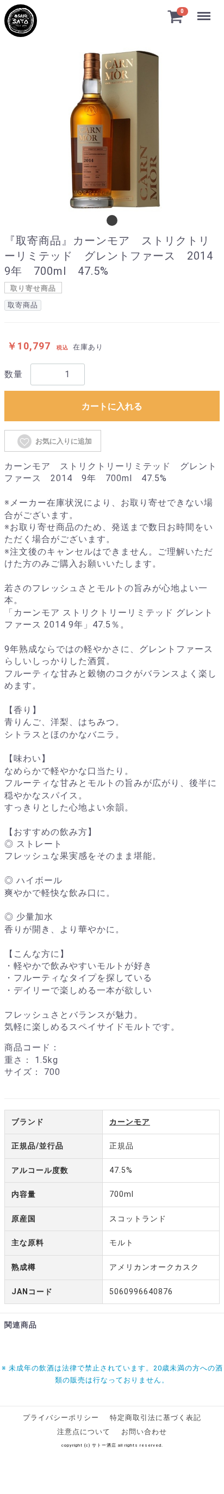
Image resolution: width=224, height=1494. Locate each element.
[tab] (112, 220)
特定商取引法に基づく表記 (155, 1417)
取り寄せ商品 (33, 288)
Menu (204, 10)
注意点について (83, 1432)
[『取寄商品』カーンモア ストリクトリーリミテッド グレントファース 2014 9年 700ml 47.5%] (21, 21)
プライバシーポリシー (61, 1417)
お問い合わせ (144, 1432)
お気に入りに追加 (63, 441)
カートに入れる (112, 406)
